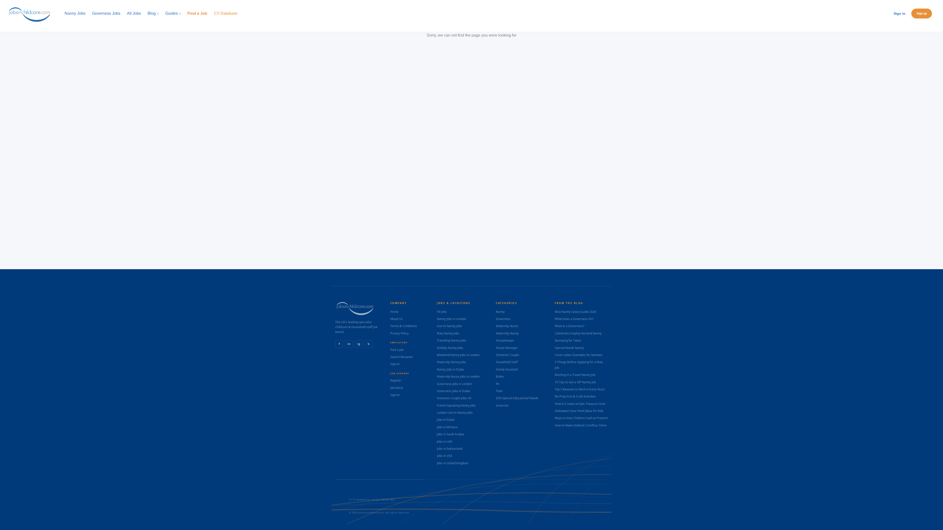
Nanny (500, 312)
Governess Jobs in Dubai (453, 391)
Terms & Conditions (403, 326)
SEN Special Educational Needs (517, 398)
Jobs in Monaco (447, 427)
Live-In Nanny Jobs (449, 326)
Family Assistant (507, 369)
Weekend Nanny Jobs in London (458, 355)
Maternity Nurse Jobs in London (458, 376)
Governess (503, 319)
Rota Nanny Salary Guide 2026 (575, 312)
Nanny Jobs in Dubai (450, 369)
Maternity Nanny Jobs (451, 362)
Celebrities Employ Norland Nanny (578, 333)
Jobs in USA (444, 456)
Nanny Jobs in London (451, 319)
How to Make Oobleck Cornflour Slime (581, 425)
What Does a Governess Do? (574, 319)
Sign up (921, 13)
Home (394, 312)
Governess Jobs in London (454, 384)
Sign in (899, 13)
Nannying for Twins (568, 340)
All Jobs (442, 312)
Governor (502, 405)
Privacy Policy (399, 333)
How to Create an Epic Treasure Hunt (580, 404)
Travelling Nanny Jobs (451, 340)
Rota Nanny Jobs (448, 333)
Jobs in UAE (444, 441)
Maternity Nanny (507, 333)
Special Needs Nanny (569, 348)
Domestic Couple (507, 355)
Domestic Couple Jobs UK (454, 398)
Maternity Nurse (507, 326)
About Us (396, 319)
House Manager (507, 348)
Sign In (395, 364)
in (348, 344)
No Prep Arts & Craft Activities (575, 396)
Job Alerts (396, 388)
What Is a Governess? (569, 326)
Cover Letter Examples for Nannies (578, 355)
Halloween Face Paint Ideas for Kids (579, 411)
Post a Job (396, 350)
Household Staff (507, 362)
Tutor (499, 391)
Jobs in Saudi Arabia (450, 434)
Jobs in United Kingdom (452, 463)
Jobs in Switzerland (449, 449)
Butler (500, 376)
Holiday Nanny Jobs (450, 348)
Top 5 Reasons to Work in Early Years (580, 389)
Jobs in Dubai (446, 420)
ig (358, 344)
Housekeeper (505, 340)
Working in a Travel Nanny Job (575, 375)
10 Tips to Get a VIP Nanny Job (575, 382)
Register (396, 380)
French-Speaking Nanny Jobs (456, 405)
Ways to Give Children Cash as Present (581, 418)
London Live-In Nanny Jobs (455, 413)
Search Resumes (401, 357)
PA (497, 384)
